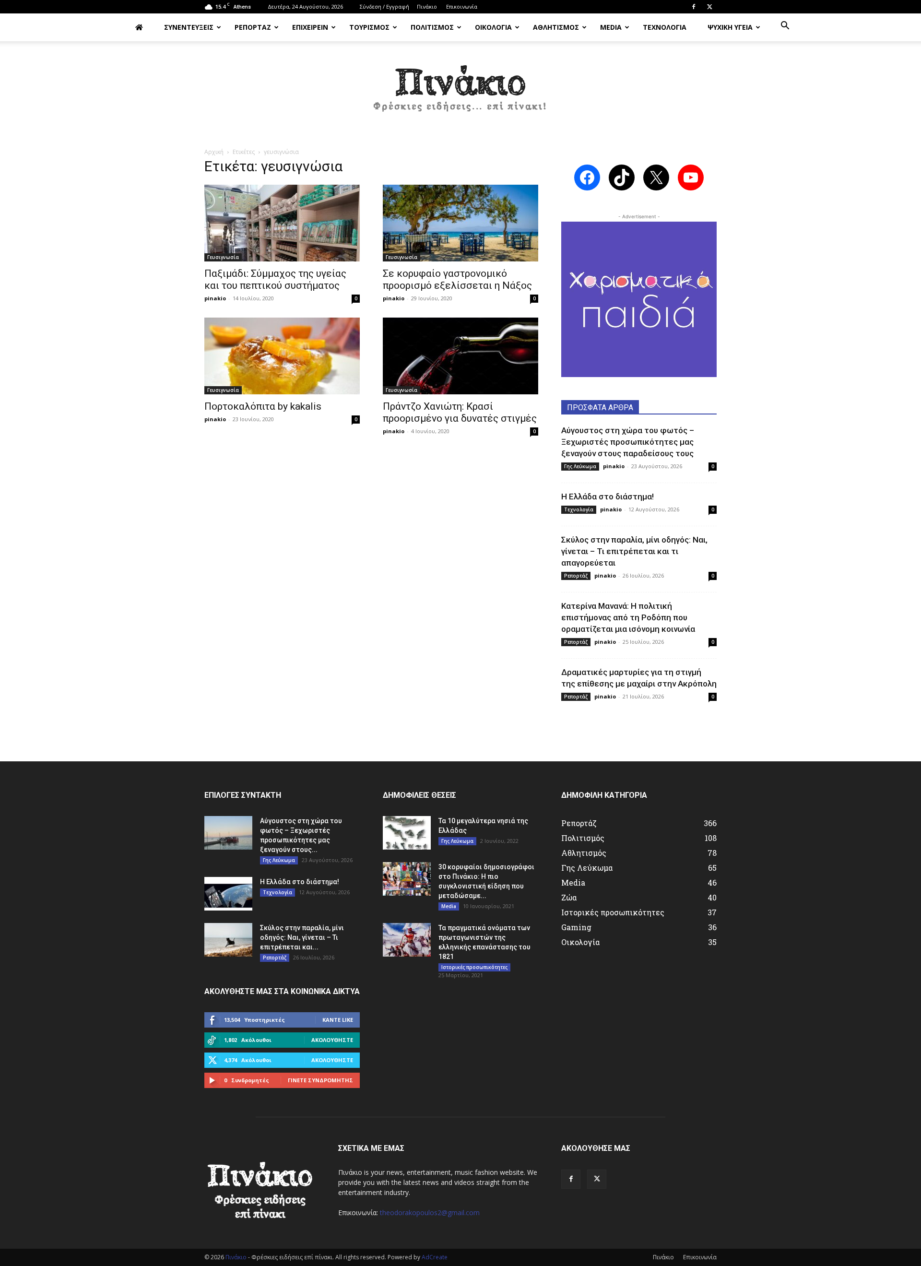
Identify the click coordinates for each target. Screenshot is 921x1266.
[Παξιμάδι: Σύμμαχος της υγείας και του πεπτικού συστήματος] (282, 223)
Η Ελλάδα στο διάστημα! (607, 496)
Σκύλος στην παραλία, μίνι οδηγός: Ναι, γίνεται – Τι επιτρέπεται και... (302, 937)
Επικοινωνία (461, 6)
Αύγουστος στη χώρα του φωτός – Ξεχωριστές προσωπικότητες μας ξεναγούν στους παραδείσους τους (627, 442)
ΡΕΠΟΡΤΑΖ (253, 27)
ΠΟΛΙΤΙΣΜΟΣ (432, 27)
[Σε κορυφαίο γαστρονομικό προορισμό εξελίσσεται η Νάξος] (460, 223)
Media (448, 906)
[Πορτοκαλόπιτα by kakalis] (282, 356)
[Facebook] (693, 6)
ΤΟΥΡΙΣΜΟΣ (369, 27)
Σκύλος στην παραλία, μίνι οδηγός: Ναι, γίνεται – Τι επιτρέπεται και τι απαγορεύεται (634, 551)
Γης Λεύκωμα (580, 466)
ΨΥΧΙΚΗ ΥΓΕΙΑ (730, 27)
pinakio (215, 298)
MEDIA (611, 27)
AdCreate (435, 1257)
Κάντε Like (337, 1019)
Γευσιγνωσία (223, 257)
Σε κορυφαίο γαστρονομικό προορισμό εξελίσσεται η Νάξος (457, 279)
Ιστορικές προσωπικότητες (474, 967)
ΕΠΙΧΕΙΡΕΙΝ (310, 27)
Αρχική (214, 152)
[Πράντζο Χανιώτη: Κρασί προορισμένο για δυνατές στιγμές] (460, 356)
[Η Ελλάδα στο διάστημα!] (228, 894)
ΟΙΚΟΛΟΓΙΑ (493, 27)
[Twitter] (709, 6)
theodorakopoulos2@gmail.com (430, 1212)
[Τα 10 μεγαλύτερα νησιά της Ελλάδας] (407, 833)
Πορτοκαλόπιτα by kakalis (262, 406)
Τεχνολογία (578, 509)
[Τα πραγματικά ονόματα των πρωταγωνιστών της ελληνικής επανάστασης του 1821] (407, 940)
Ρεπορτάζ (576, 575)
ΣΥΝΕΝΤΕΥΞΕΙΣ (188, 27)
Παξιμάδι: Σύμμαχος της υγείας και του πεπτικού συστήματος (275, 279)
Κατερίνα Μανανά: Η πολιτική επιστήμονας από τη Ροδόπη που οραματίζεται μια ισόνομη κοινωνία (628, 617)
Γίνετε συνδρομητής (320, 1080)
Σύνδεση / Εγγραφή (384, 6)
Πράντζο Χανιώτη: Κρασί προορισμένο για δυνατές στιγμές (460, 412)
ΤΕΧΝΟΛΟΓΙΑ (664, 27)
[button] (784, 26)
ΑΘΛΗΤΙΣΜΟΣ (556, 27)
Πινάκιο (427, 6)
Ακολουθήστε (332, 1039)
